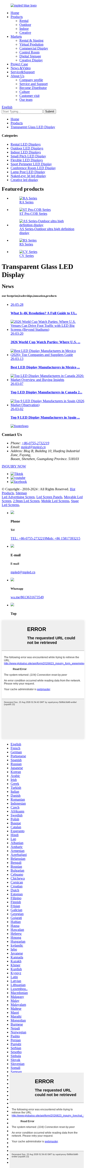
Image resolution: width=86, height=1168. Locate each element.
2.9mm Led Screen (26, 501)
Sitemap (21, 493)
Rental (23, 21)
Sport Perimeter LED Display (31, 164)
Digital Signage (30, 56)
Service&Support (23, 72)
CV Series (26, 256)
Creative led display (24, 180)
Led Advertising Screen (18, 497)
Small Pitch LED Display (28, 156)
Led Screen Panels (49, 497)
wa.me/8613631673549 (27, 597)
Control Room (29, 52)
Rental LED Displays (26, 144)
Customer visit (29, 96)
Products (17, 17)
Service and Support (33, 84)
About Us (17, 76)
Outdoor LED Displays (27, 148)
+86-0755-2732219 (35, 443)
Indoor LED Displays (26, 152)
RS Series (26, 244)
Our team (25, 99)
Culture (24, 92)
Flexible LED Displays (27, 160)
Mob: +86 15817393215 (63, 538)
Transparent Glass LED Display (33, 127)
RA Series (26, 202)
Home (15, 13)
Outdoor (25, 25)
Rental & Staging (31, 40)
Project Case (19, 64)
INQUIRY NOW (14, 466)
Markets (16, 36)
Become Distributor (33, 88)
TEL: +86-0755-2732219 (28, 538)
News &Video (21, 68)
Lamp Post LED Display (28, 172)
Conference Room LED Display (33, 168)
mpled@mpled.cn (33, 447)
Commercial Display (33, 48)
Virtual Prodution (31, 44)
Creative (25, 32)
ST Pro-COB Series (33, 213)
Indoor (24, 28)
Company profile (31, 80)
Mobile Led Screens (55, 501)
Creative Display (31, 60)
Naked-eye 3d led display (28, 176)
